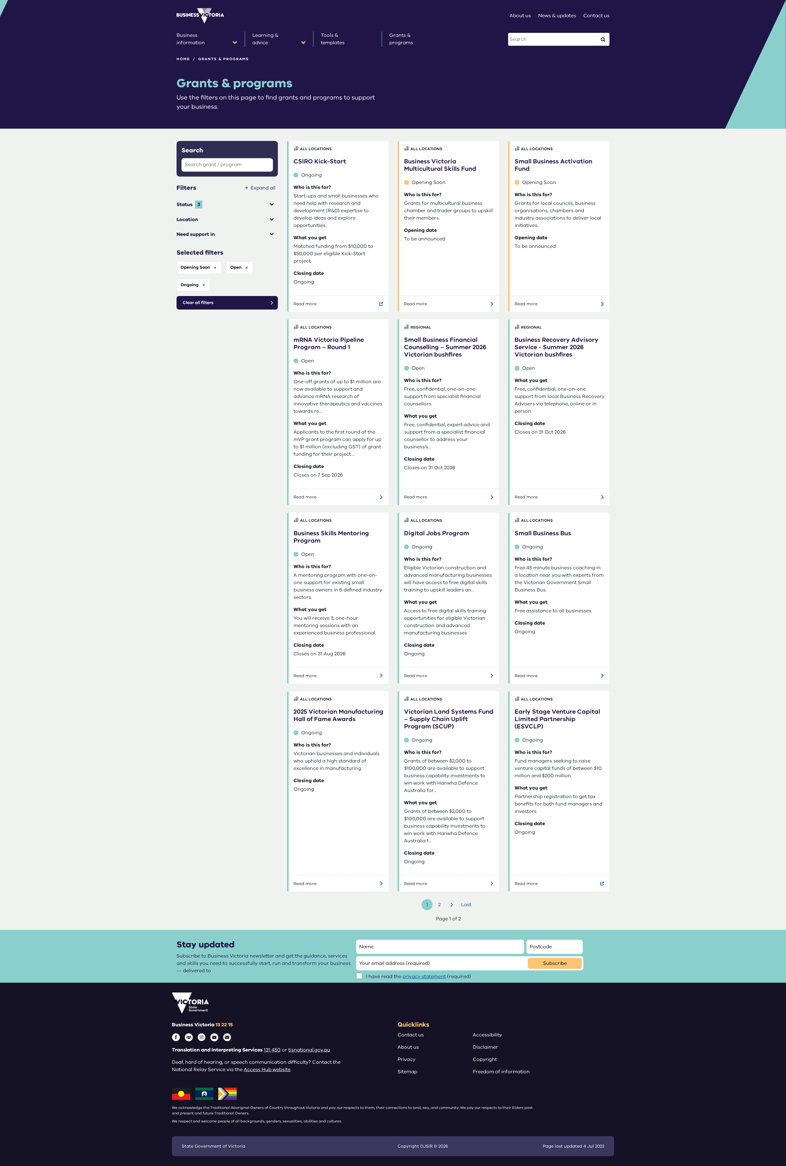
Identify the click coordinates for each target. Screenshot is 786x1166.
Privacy (406, 1059)
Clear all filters (198, 303)
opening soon (195, 267)
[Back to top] (768, 1049)
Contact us (411, 1034)
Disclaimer (485, 1047)
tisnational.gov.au (309, 1050)
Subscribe (555, 963)
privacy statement (424, 976)
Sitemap (407, 1071)
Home (183, 59)
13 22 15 (224, 1024)
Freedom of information (501, 1071)
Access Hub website (267, 1069)
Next (452, 904)
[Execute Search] (603, 39)
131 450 (272, 1050)
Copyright (485, 1059)
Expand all (263, 188)
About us (408, 1047)
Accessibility (487, 1034)
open (236, 267)
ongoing (190, 285)
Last (466, 904)
